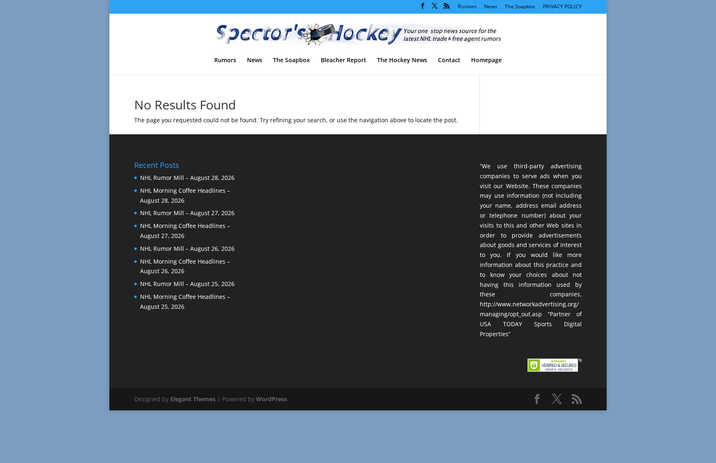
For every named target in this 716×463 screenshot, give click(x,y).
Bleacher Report (343, 60)
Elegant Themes (192, 399)
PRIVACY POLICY (562, 7)
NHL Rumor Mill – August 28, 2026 (187, 178)
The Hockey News (402, 60)
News (490, 7)
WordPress (271, 399)
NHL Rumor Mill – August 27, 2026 (187, 213)
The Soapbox (520, 7)
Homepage (486, 60)
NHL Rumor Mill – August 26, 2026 (187, 248)
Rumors (467, 7)
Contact (449, 60)
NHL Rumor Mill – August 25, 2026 (187, 284)
